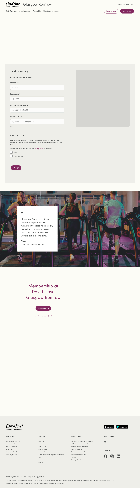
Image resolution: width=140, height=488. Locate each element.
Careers (41, 460)
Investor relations (76, 449)
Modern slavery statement (79, 446)
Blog (39, 457)
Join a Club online (11, 446)
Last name (15, 94)
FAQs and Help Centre (13, 452)
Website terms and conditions (80, 444)
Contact (41, 462)
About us (41, 441)
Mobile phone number (20, 105)
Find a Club (42, 446)
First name (15, 83)
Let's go (16, 168)
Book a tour (9, 449)
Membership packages (13, 441)
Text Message (18, 156)
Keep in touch (17, 135)
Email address (16, 117)
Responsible (42, 452)
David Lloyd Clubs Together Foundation (51, 454)
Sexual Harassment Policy (79, 452)
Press (40, 444)
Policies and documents (78, 454)
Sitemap (73, 457)
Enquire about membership (14, 444)
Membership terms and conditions (82, 441)
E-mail (15, 152)
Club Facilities (24, 11)
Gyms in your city (11, 454)
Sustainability (42, 449)
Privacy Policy (39, 148)
